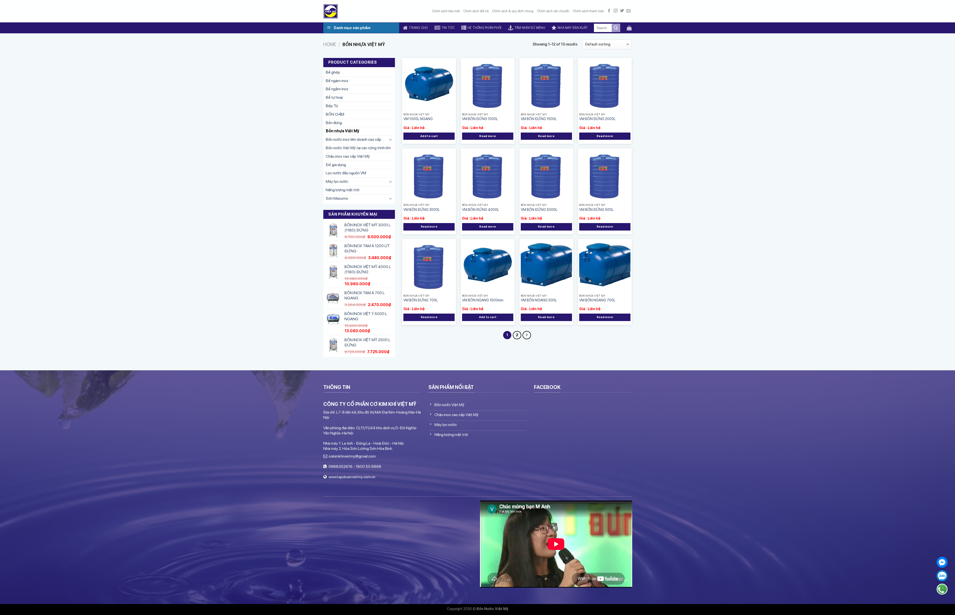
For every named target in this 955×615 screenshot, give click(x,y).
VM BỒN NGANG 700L (597, 300)
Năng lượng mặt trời (342, 190)
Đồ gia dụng (336, 164)
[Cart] (629, 27)
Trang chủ (418, 28)
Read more (487, 136)
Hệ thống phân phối (485, 28)
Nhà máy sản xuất (573, 28)
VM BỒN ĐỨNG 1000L (480, 119)
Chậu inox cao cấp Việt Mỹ (348, 156)
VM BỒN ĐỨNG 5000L (539, 209)
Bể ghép (333, 72)
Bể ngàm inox (337, 80)
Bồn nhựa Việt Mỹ (342, 131)
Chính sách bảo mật (446, 11)
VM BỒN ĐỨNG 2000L (597, 119)
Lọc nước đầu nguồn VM (346, 173)
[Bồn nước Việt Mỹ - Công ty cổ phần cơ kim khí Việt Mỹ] (330, 11)
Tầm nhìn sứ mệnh (529, 28)
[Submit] (616, 28)
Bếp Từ (332, 105)
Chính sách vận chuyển (553, 11)
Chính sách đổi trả (476, 11)
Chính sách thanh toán (588, 11)
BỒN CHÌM (335, 114)
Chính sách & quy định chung (512, 11)
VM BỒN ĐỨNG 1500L (539, 119)
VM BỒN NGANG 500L (539, 300)
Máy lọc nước (337, 181)
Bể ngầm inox (337, 89)
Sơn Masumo (337, 198)
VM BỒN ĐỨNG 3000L (421, 209)
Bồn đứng (334, 122)
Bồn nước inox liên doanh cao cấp (353, 139)
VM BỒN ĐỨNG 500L (596, 209)
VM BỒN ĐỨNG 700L (420, 300)
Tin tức (448, 28)
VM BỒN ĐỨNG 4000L (480, 209)
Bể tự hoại (334, 97)
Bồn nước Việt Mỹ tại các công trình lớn (358, 147)
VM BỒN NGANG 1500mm (482, 300)
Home (329, 44)
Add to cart (429, 136)
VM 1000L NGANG (418, 119)
